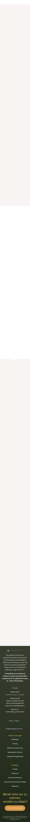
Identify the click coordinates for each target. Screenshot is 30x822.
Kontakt (15, 769)
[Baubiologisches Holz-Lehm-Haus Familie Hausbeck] (15, 445)
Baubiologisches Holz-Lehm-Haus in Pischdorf (15, 631)
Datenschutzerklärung (15, 777)
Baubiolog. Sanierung (15, 165)
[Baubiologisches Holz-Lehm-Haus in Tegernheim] (15, 385)
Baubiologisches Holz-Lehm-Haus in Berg (15, 571)
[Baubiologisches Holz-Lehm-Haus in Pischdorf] (15, 626)
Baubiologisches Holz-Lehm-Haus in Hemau (15, 406)
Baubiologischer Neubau (15, 161)
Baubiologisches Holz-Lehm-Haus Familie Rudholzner (15, 601)
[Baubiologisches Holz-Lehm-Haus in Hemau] (15, 400)
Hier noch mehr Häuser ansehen (15, 640)
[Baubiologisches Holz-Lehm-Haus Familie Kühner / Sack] (15, 491)
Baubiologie (15, 155)
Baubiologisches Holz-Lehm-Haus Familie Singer (15, 616)
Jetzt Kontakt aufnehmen (15, 808)
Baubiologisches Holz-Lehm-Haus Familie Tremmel (15, 586)
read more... (5, 60)
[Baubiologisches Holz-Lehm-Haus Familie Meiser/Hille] (15, 461)
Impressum (15, 773)
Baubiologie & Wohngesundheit (19, 41)
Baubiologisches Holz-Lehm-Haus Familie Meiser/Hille (15, 466)
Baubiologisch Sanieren (15, 752)
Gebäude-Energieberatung (15, 168)
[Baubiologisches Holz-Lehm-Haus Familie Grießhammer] (15, 536)
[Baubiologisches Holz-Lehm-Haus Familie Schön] (15, 430)
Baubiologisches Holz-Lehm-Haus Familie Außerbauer (15, 556)
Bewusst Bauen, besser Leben (12, 39)
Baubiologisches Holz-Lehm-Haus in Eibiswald (15, 481)
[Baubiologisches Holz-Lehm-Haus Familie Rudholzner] (15, 596)
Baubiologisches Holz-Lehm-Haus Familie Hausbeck (15, 451)
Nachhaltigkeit (15, 78)
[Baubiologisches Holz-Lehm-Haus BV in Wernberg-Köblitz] (15, 521)
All (8, 377)
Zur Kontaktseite (15, 196)
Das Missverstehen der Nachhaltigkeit (15, 76)
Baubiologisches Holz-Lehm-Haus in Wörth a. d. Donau (15, 511)
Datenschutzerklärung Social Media (15, 782)
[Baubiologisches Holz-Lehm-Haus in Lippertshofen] (15, 415)
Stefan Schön (6, 41)
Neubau (21, 377)
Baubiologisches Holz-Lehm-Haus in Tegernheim (15, 391)
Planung (15, 158)
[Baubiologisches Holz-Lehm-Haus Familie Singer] (15, 611)
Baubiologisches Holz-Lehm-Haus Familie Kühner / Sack (15, 496)
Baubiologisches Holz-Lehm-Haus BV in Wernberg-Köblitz (15, 526)
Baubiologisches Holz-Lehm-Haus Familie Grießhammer (15, 541)
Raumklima (14, 118)
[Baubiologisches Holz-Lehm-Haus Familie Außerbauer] (15, 551)
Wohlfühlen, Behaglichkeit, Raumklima (15, 116)
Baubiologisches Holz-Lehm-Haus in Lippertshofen (15, 421)
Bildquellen (15, 786)
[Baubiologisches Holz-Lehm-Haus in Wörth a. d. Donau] (15, 506)
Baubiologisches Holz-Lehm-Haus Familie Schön (15, 436)
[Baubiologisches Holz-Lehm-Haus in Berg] (15, 566)
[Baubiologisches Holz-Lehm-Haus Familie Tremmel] (15, 581)
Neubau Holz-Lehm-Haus (15, 748)
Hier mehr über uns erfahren (15, 343)
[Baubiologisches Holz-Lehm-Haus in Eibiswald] (15, 476)
